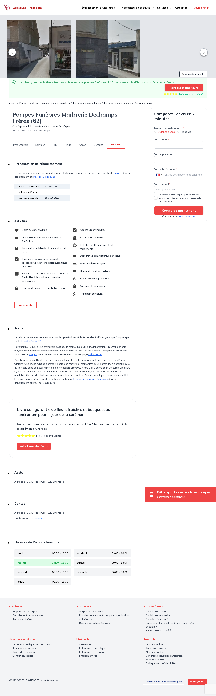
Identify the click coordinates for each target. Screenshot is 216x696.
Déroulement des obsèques (27, 615)
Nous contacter (154, 651)
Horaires (115, 144)
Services (40, 144)
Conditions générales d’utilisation (164, 655)
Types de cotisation (23, 651)
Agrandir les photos (195, 74)
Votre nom (161, 139)
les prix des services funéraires (90, 379)
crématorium (95, 354)
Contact (98, 144)
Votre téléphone (165, 169)
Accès (82, 144)
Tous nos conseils (156, 648)
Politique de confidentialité (161, 663)
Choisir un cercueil (156, 611)
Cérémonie (85, 644)
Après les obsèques (23, 619)
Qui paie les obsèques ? (92, 611)
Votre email (162, 184)
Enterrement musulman (92, 651)
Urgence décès (166, 131)
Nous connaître (154, 644)
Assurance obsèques (24, 648)
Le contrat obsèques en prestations (32, 644)
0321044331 (38, 518)
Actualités (181, 7)
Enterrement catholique (92, 648)
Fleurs (68, 144)
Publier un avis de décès (159, 630)
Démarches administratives (94, 622)
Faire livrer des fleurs (184, 87)
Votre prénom (163, 154)
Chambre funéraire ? (157, 619)
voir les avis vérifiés (194, 94)
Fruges (117, 172)
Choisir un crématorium (158, 615)
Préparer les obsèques (25, 611)
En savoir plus (25, 304)
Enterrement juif (88, 655)
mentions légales (186, 216)
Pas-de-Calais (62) (44, 176)
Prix (55, 144)
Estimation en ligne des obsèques (163, 681)
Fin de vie (186, 131)
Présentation (20, 144)
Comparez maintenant (179, 210)
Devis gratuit (201, 7)
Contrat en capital (22, 655)
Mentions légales (155, 659)
